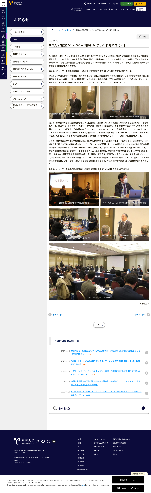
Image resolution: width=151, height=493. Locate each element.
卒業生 (106, 9)
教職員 (132, 9)
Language (115, 4)
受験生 (88, 9)
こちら (26, 482)
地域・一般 (125, 9)
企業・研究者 (114, 9)
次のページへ (140, 315)
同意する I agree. (128, 480)
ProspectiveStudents (79, 9)
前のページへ (58, 315)
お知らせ (68, 30)
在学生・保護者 (97, 9)
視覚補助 (103, 4)
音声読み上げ (91, 4)
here (83, 485)
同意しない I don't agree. (128, 488)
